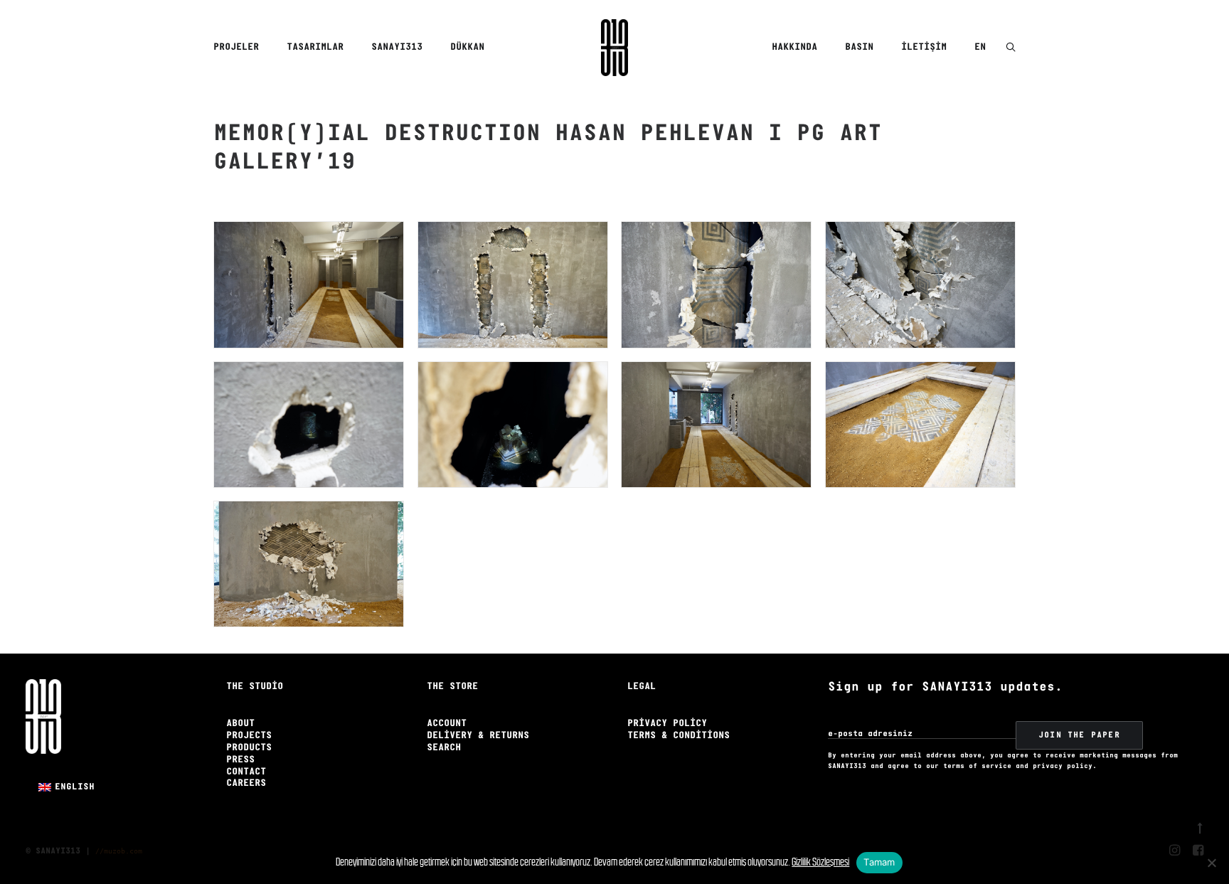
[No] (1211, 863)
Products (249, 747)
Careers (246, 783)
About (240, 723)
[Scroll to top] (1199, 826)
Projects (249, 735)
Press (240, 760)
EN (980, 47)
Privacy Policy (667, 723)
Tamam (879, 862)
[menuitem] (241, 47)
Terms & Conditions (678, 735)
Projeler (236, 47)
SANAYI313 (396, 47)
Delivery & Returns (478, 735)
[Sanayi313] (614, 47)
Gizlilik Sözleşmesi (820, 862)
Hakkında (794, 47)
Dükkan (467, 47)
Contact (246, 772)
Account (447, 723)
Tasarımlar (315, 47)
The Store (452, 686)
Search (444, 747)
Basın (859, 47)
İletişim (924, 47)
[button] (1011, 48)
